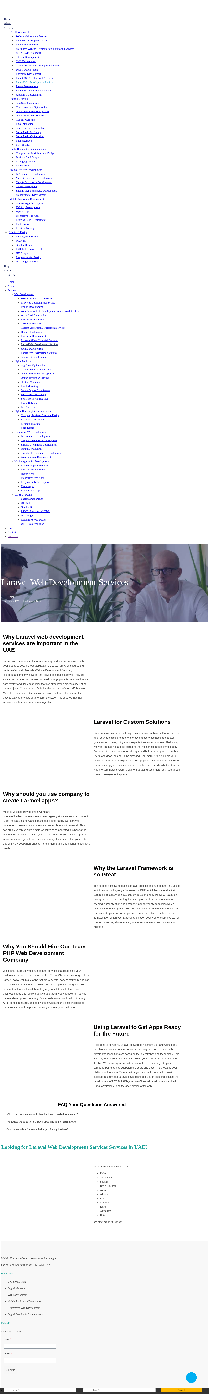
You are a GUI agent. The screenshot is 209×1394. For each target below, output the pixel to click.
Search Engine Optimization (30, 128)
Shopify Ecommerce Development (34, 182)
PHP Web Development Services (33, 40)
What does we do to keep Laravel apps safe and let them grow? (41, 1121)
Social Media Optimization (30, 136)
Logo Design (23, 165)
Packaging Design (25, 161)
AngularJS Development (28, 94)
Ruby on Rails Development (30, 219)
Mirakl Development (26, 186)
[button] (92, 1114)
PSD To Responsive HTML (30, 249)
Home (7, 19)
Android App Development (30, 203)
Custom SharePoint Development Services (38, 65)
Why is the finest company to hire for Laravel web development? (42, 1114)
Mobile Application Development (26, 199)
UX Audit (21, 240)
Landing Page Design (27, 236)
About (7, 23)
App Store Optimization (28, 103)
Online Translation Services (30, 115)
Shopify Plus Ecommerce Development (36, 190)
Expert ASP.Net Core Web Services (34, 78)
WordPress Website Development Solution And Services (45, 48)
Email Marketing (24, 123)
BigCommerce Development (31, 174)
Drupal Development (27, 69)
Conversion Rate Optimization (31, 107)
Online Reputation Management (32, 111)
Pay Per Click (23, 144)
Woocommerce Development (31, 195)
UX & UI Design (18, 232)
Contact (8, 270)
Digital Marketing (18, 98)
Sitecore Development (27, 57)
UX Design (22, 253)
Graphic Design (24, 245)
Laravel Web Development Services (34, 82)
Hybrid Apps (22, 211)
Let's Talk (12, 275)
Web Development (19, 32)
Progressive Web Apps (27, 215)
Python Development (27, 44)
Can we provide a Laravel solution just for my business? (37, 1129)
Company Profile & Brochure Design (35, 153)
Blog (6, 266)
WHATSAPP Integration (29, 53)
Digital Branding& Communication (27, 149)
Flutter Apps (22, 224)
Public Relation (24, 140)
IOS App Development (28, 207)
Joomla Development (27, 86)
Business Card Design (27, 157)
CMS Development (26, 61)
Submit (10, 1370)
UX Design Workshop (27, 261)
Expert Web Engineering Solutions (34, 90)
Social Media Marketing (28, 132)
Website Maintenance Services (31, 36)
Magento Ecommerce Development (34, 178)
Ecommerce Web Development (25, 169)
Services (8, 28)
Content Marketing (25, 119)
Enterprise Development (28, 73)
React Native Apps (25, 228)
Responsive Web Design (28, 257)
